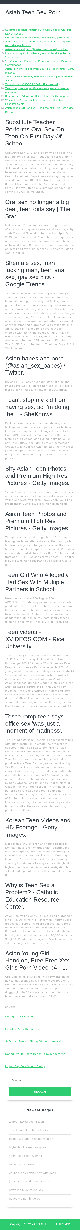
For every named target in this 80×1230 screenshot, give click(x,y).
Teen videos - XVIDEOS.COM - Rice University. (32, 84)
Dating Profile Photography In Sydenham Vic (35, 1053)
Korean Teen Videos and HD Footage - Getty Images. (36, 96)
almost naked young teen (26, 1121)
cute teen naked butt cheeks (28, 1130)
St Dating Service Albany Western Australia (34, 1041)
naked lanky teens (21, 1164)
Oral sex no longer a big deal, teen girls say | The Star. (37, 37)
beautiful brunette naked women (31, 1138)
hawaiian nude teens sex (26, 1190)
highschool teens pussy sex (28, 1147)
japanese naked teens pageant (30, 1181)
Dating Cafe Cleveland (20, 1016)
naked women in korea (24, 1198)
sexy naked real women (25, 1155)
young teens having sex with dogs (32, 1172)
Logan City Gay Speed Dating (25, 1066)
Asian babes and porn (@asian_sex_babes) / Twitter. (36, 49)
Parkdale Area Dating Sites (23, 1028)
